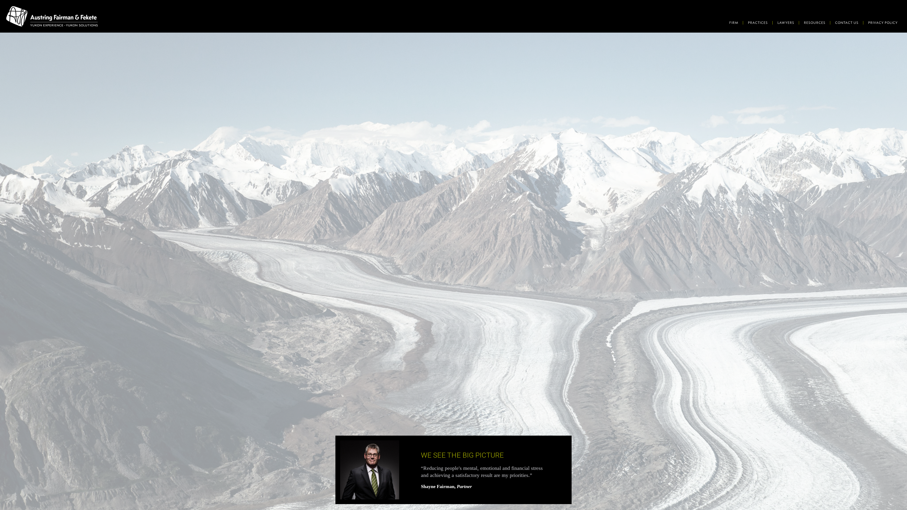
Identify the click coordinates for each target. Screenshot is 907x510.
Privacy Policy (883, 23)
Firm (733, 23)
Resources (814, 23)
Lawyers (785, 23)
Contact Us (846, 23)
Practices (758, 23)
